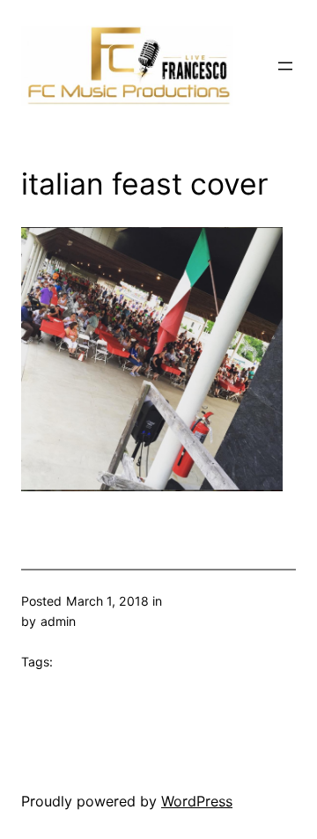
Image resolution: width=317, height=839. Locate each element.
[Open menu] (285, 66)
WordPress (196, 801)
